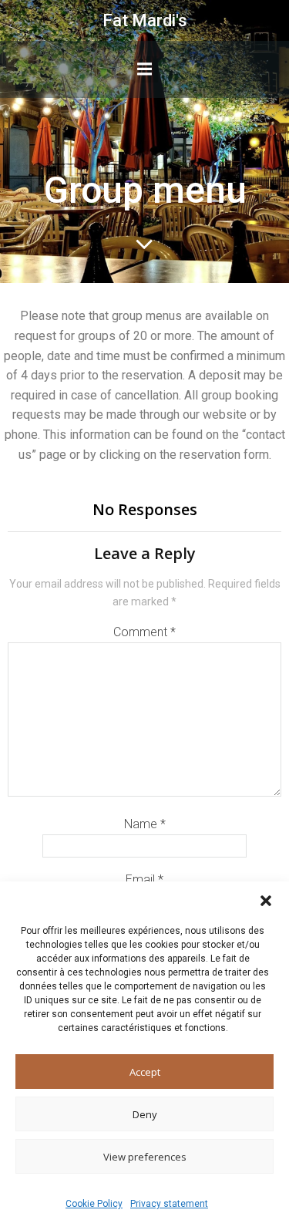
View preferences (145, 1157)
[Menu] (145, 69)
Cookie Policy (94, 1203)
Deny (145, 1114)
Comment (144, 632)
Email (144, 879)
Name (145, 824)
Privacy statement (169, 1203)
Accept (144, 1072)
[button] (266, 900)
